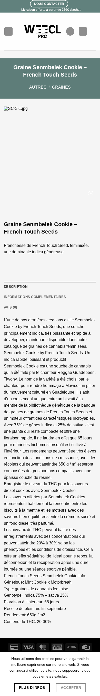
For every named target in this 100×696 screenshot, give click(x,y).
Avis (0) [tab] (10, 307)
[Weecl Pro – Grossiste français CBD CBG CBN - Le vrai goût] (42, 31)
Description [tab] (15, 287)
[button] (8, 31)
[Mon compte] (83, 31)
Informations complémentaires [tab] (35, 297)
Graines (61, 87)
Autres (37, 87)
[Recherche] (70, 31)
